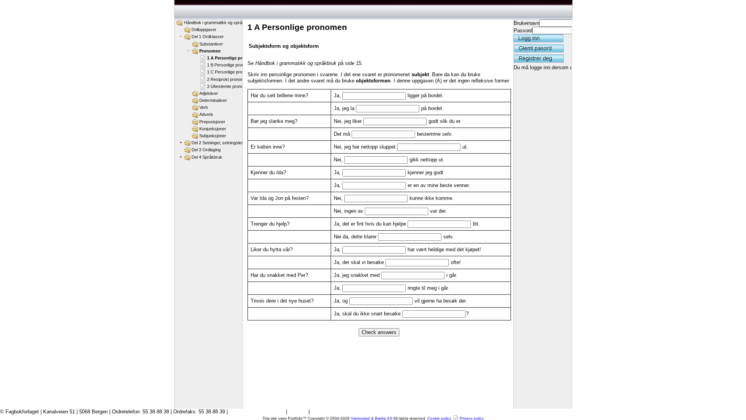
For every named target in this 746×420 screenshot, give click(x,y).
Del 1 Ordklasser (208, 36)
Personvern (324, 412)
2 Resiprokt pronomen (228, 79)
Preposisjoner (212, 121)
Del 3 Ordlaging (206, 149)
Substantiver (211, 44)
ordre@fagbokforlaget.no (256, 412)
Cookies (298, 412)
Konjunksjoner (212, 128)
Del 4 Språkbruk (207, 157)
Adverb (206, 114)
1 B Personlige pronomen (230, 65)
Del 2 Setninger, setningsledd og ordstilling (231, 142)
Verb (203, 107)
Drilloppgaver (204, 29)
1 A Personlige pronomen (233, 58)
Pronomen (210, 51)
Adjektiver (208, 93)
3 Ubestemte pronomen (229, 86)
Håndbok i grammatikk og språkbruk (218, 22)
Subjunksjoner (212, 135)
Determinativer (213, 100)
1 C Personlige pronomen (231, 72)
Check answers (379, 332)
